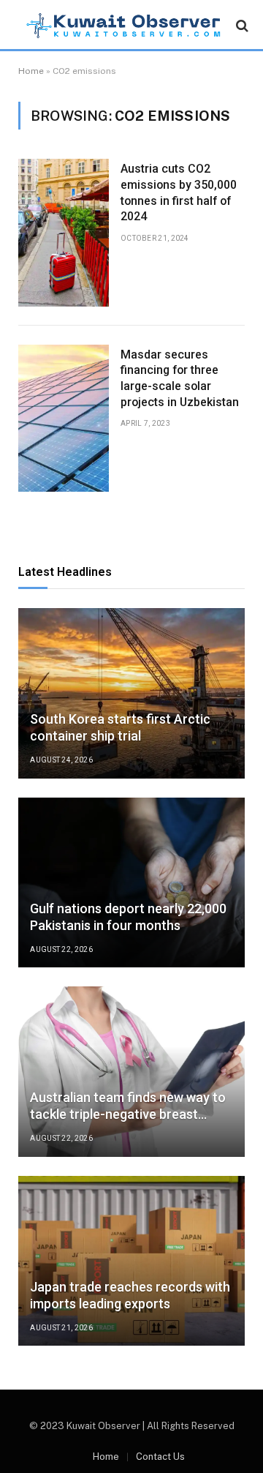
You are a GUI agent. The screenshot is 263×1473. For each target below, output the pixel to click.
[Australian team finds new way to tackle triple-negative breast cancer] (131, 1071)
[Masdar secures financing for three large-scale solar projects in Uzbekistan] (63, 418)
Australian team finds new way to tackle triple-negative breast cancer (128, 1114)
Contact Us (160, 1456)
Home (31, 71)
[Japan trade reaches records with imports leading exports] (131, 1261)
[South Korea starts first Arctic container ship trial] (131, 693)
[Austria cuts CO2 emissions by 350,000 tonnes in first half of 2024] (63, 232)
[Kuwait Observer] (124, 25)
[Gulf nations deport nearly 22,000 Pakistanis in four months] (131, 883)
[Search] (240, 26)
